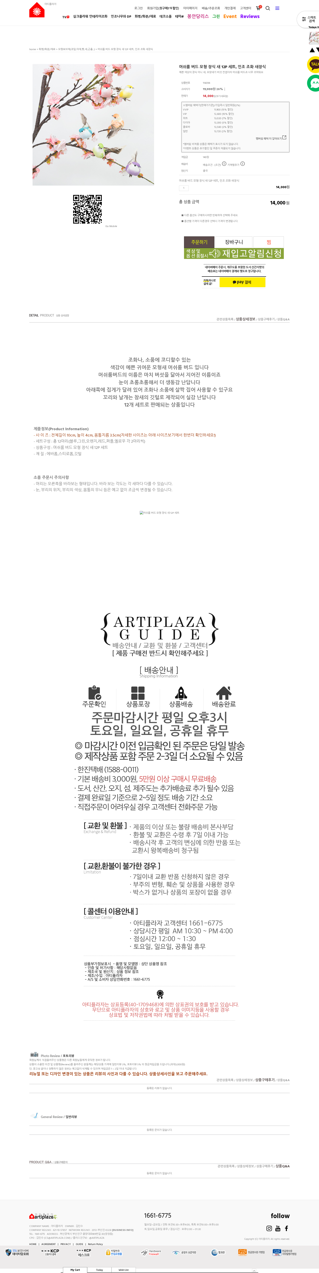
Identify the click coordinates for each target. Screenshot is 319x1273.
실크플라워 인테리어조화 (90, 16)
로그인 (138, 9)
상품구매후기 (266, 319)
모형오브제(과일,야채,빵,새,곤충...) (76, 49)
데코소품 (166, 16)
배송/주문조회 (211, 9)
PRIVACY (66, 1244)
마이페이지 (190, 9)
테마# (179, 16)
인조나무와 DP (121, 16)
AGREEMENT (48, 1244)
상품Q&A (283, 319)
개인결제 (230, 9)
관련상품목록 (225, 319)
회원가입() (163, 9)
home (32, 49)
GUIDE (79, 1244)
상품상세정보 (245, 319)
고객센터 (245, 9)
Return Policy (95, 1244)
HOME (32, 1244)
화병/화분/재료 (145, 16)
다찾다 (308, 20)
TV (64, 17)
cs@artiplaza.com (57, 1238)
